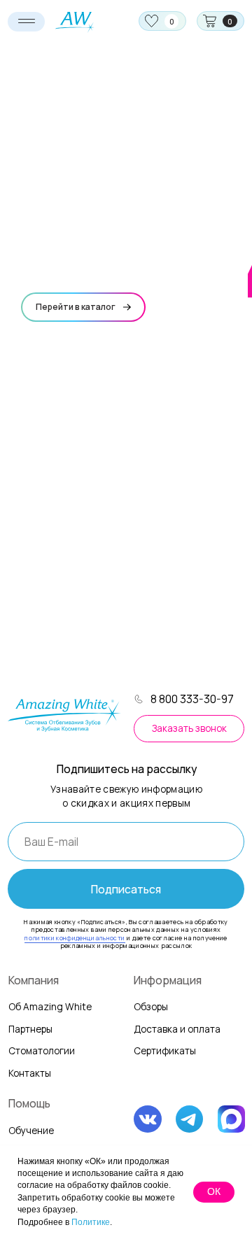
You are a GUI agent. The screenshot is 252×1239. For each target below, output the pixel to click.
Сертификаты (165, 1051)
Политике (90, 1222)
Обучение (31, 1130)
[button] (189, 728)
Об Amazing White (50, 1006)
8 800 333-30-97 (192, 699)
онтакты (29, 1073)
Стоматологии (41, 1051)
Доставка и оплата (177, 1029)
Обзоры (151, 1006)
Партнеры (30, 1029)
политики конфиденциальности (74, 937)
